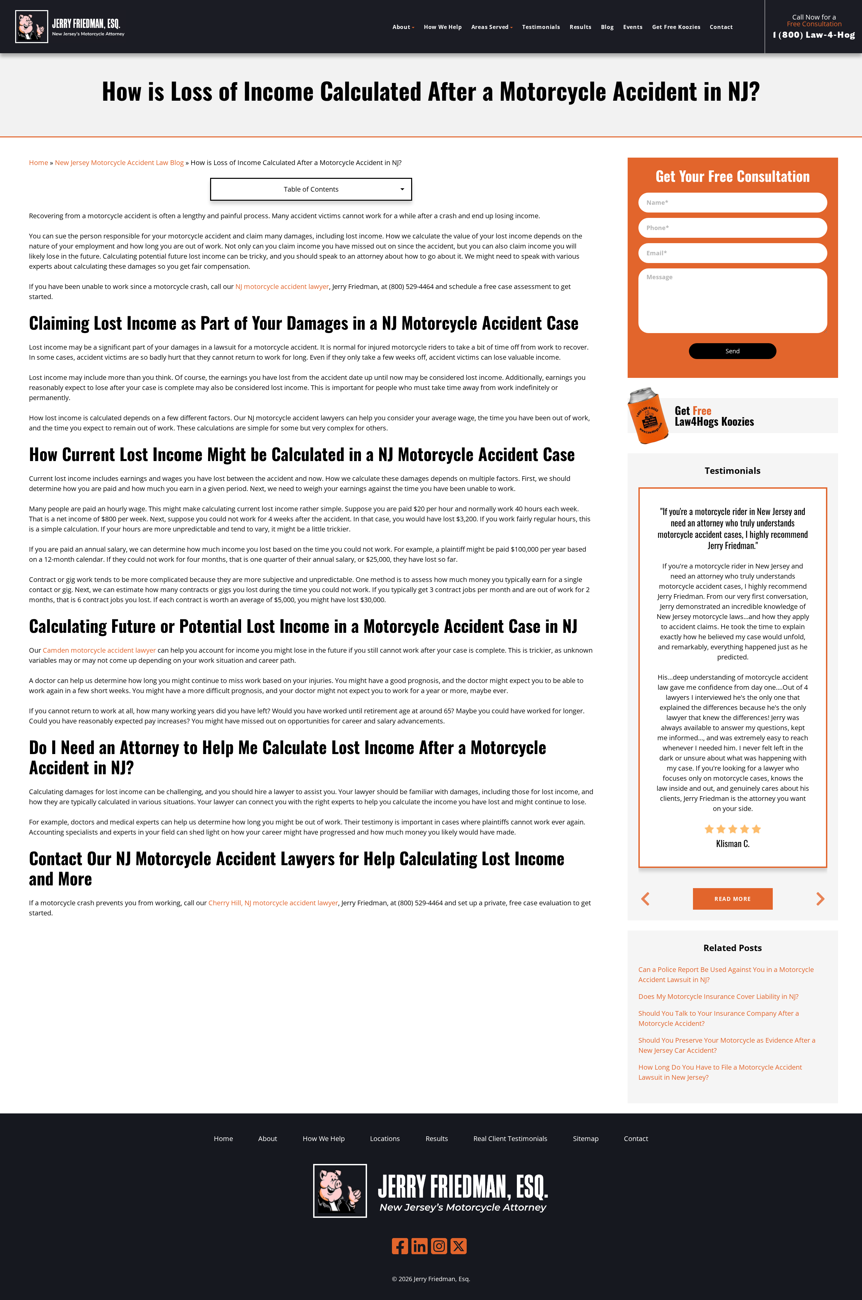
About (401, 27)
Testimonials (541, 27)
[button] (645, 899)
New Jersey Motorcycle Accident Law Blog (119, 162)
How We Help (443, 27)
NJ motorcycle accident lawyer (282, 286)
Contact (721, 27)
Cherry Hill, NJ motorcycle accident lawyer (273, 902)
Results (581, 27)
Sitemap (586, 1138)
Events (633, 27)
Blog (607, 27)
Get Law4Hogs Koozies (714, 415)
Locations (385, 1138)
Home (38, 162)
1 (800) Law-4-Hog (814, 35)
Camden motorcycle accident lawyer (99, 650)
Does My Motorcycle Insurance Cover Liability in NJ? (718, 996)
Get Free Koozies (676, 27)
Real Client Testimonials (510, 1138)
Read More (733, 899)
